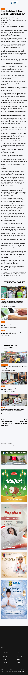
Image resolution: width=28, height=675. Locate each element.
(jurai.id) (18, 275)
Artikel (3, 299)
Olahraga (5, 656)
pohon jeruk (16, 277)
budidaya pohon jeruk (7, 277)
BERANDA (5, 653)
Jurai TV (5, 662)
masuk (8, 446)
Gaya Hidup (19, 656)
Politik (4, 659)
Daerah (3, 386)
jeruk (21, 121)
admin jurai (11, 17)
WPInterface (21, 671)
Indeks (18, 662)
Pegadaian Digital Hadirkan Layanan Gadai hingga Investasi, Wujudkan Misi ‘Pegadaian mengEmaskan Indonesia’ (12, 302)
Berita (18, 653)
